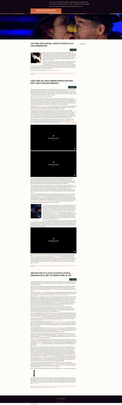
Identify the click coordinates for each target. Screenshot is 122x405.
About (54, 2)
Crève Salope (63, 386)
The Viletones (39, 342)
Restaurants (41, 265)
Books (35, 73)
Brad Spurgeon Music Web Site (75, 6)
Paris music (74, 265)
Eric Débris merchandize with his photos (48, 366)
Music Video (48, 386)
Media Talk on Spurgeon (63, 2)
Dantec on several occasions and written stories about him (54, 327)
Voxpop (52, 289)
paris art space (69, 265)
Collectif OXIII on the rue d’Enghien (44, 106)
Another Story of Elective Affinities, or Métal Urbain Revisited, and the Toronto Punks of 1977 (50, 274)
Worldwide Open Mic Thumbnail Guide (79, 2)
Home (50, 2)
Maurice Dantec (64, 73)
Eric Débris (67, 386)
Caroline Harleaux (58, 386)
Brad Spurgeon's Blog (46, 10)
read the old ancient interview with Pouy (52, 70)
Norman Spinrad (71, 90)
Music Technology (42, 386)
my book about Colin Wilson (35, 317)
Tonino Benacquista (70, 73)
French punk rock (72, 386)
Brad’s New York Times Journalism (58, 6)
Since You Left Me (54, 213)
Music (38, 265)
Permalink (32, 74)
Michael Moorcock (41, 196)
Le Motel (41, 292)
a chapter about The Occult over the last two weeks (51, 319)
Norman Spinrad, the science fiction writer (59, 321)
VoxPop (49, 387)
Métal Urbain (56, 302)
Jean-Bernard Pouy (58, 73)
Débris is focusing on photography (65, 365)
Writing (51, 386)
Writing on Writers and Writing (81, 4)
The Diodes (38, 343)
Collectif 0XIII (48, 265)
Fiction (70, 4)
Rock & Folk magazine (44, 336)
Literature (40, 73)
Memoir (44, 73)
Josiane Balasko (53, 265)
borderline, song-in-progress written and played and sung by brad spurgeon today (53, 295)
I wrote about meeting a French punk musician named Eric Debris (45, 255)
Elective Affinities (36, 383)
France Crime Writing (51, 73)
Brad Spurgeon (61, 398)
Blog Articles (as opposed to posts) (58, 4)
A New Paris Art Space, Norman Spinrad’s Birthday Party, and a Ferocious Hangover (51, 82)
